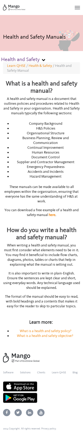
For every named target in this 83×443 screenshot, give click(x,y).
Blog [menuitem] (75, 372)
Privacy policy (48, 428)
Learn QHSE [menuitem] (59, 372)
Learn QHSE (16, 65)
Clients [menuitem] (41, 372)
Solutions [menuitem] (25, 372)
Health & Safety (40, 65)
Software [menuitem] (8, 372)
